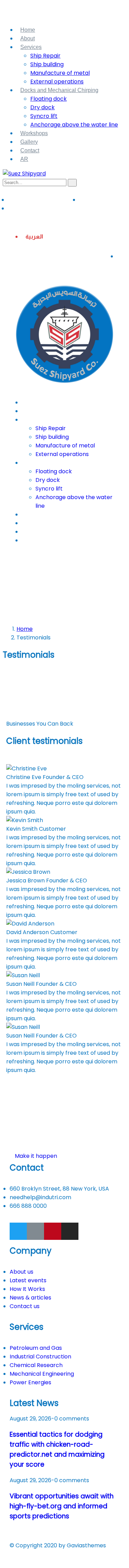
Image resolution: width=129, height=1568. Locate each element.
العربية (34, 236)
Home (27, 30)
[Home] (64, 388)
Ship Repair (45, 56)
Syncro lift (43, 116)
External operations (57, 81)
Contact (29, 150)
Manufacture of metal (60, 73)
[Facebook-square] (35, 1231)
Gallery (29, 142)
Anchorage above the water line (74, 125)
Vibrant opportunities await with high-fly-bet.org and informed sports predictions (62, 1506)
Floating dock (48, 99)
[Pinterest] (52, 1231)
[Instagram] (69, 1231)
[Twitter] (18, 1231)
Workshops (34, 133)
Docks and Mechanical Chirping (59, 90)
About (27, 38)
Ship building (47, 64)
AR (24, 159)
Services (31, 47)
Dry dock (42, 107)
